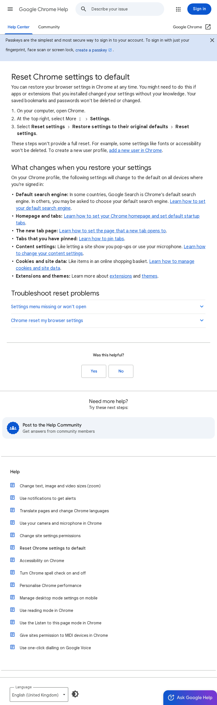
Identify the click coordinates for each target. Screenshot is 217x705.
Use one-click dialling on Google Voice (55, 647)
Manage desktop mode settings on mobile (58, 598)
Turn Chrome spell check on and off (53, 573)
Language (24, 687)
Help (15, 472)
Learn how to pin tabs (101, 239)
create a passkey (91, 50)
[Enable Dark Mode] (75, 694)
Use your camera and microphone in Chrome (61, 523)
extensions (121, 276)
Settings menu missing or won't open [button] (48, 307)
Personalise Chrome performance (50, 585)
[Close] (212, 41)
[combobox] (128, 9)
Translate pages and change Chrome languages (64, 510)
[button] (10, 9)
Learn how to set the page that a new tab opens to (112, 231)
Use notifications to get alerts (48, 498)
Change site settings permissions (50, 535)
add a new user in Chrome (135, 150)
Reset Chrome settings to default (53, 548)
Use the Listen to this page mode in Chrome (60, 622)
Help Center (19, 27)
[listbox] (39, 694)
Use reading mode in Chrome (46, 610)
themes (149, 276)
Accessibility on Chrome (42, 560)
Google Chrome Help (43, 9)
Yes (94, 371)
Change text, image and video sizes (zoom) (60, 485)
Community (49, 27)
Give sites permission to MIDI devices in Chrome (64, 635)
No (120, 371)
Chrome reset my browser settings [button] (47, 320)
